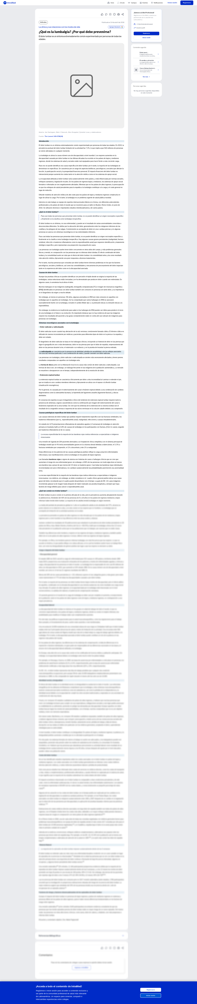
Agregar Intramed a (115, 27)
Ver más (145, 77)
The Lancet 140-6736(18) (54, 136)
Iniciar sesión (150, 995)
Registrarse (151, 990)
